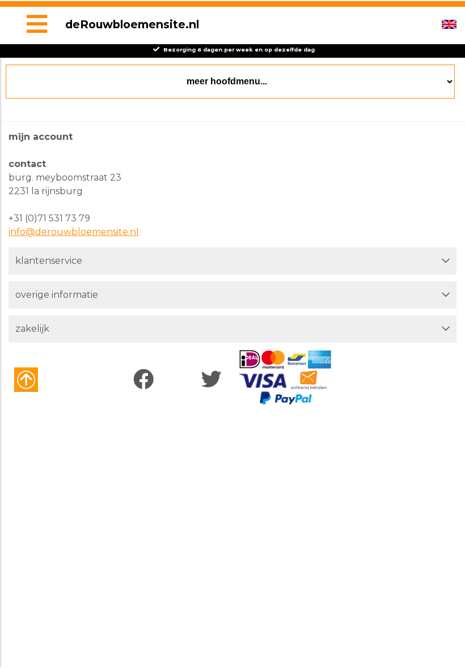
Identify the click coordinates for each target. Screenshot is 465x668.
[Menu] (37, 25)
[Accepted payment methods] (285, 377)
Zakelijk (32, 328)
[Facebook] (146, 380)
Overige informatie (56, 294)
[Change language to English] (449, 24)
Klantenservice (48, 260)
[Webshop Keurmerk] (46, 379)
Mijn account (41, 136)
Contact (27, 164)
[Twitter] (214, 380)
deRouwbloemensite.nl (132, 24)
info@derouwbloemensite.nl (74, 231)
